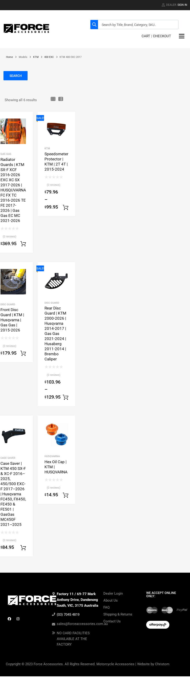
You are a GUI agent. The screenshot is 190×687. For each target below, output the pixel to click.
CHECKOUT (162, 36)
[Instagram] (17, 618)
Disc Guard (7, 304)
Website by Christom (153, 664)
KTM (36, 57)
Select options (23, 244)
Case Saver (7, 457)
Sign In (182, 4)
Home (9, 57)
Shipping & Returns (117, 614)
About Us (110, 600)
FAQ (106, 607)
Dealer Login (113, 593)
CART (146, 36)
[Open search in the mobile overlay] (134, 24)
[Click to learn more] (152, 610)
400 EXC (49, 57)
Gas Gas (5, 154)
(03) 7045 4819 (68, 614)
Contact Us (112, 621)
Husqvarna (52, 456)
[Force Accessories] (26, 34)
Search (16, 76)
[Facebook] (9, 618)
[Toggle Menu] (181, 36)
